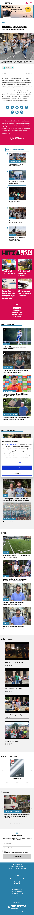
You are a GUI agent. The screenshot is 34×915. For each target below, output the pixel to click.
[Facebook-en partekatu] (7, 107)
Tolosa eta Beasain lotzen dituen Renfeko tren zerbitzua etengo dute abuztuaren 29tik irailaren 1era (16, 816)
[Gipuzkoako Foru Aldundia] (17, 909)
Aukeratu (16, 473)
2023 (27, 73)
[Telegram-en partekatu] (26, 107)
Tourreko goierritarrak (9, 522)
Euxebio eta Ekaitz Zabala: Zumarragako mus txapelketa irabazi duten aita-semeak (16, 499)
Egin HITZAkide (17, 138)
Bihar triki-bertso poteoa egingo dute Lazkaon (16, 221)
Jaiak (3, 22)
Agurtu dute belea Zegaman (14, 202)
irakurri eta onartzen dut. (16, 852)
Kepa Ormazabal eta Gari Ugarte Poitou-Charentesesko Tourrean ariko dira (15, 580)
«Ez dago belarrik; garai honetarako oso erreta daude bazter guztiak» (15, 371)
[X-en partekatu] (12, 107)
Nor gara (17, 317)
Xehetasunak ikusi (24, 462)
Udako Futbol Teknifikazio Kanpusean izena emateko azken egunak (16, 556)
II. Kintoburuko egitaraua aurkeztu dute (16, 182)
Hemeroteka (17, 314)
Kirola (6, 552)
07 (30, 73)
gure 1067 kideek (11, 444)
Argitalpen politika (17, 889)
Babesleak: (17, 902)
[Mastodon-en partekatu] (17, 107)
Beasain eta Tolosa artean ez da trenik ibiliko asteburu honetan (17, 239)
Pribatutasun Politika (9, 852)
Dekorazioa (17, 778)
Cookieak (17, 896)
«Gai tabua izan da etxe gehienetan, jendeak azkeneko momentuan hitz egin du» (16, 418)
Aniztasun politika (17, 891)
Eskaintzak (17, 312)
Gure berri (17, 308)
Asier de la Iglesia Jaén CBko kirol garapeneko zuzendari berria (13, 603)
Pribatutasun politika (17, 894)
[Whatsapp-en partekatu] (12, 112)
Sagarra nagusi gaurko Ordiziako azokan (16, 164)
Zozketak (17, 310)
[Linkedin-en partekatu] (17, 112)
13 (31, 73)
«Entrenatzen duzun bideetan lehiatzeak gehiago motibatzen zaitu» (15, 395)
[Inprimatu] (21, 112)
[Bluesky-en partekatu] (21, 107)
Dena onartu (17, 468)
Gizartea (12, 218)
